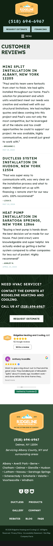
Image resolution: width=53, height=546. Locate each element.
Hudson (45, 467)
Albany (7, 463)
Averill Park (21, 463)
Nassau (21, 471)
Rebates (14, 518)
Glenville (33, 467)
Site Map (46, 533)
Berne (34, 463)
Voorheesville (11, 480)
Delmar (20, 467)
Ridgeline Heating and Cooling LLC (25, 530)
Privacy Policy (16, 533)
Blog (28, 518)
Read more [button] (10, 380)
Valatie (42, 476)
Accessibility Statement (32, 533)
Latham (9, 471)
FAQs (41, 518)
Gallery (17, 510)
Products (35, 502)
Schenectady (12, 476)
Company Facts (27, 536)
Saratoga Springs (39, 471)
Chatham (8, 467)
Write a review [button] (22, 347)
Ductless (17, 502)
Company (34, 510)
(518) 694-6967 (26, 21)
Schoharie (29, 476)
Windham (27, 480)
